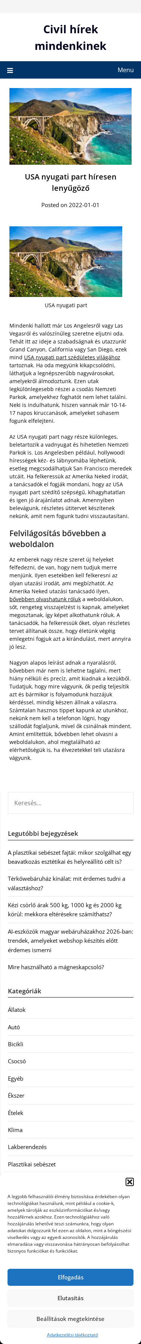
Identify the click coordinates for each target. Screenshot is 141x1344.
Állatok (17, 1009)
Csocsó (17, 1061)
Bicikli (15, 1044)
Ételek (15, 1113)
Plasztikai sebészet (32, 1164)
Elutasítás (70, 1298)
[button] (129, 1182)
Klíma (15, 1130)
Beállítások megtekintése (70, 1318)
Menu (126, 70)
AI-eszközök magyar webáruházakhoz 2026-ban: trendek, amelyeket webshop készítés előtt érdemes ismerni (70, 941)
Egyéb (15, 1078)
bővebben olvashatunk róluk (45, 599)
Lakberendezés (27, 1147)
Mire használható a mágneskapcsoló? (56, 967)
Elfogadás (70, 1277)
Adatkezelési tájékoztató (72, 1335)
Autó (14, 1027)
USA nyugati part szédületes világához (72, 357)
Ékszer (16, 1095)
